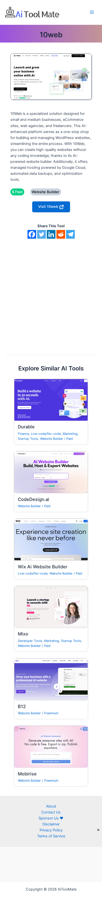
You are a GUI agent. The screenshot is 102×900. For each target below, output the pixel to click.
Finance (23, 434)
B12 (22, 706)
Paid (69, 439)
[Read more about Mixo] (50, 606)
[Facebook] (31, 234)
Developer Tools (30, 641)
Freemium (51, 713)
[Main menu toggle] (92, 12)
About (51, 806)
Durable (26, 426)
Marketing (70, 434)
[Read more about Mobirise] (50, 746)
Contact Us (51, 812)
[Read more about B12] (50, 679)
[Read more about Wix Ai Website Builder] (50, 539)
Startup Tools (28, 439)
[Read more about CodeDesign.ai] (50, 472)
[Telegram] (70, 234)
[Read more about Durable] (50, 399)
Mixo (23, 633)
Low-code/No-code (46, 434)
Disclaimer (51, 824)
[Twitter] (41, 234)
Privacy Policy (51, 830)
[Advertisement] (51, 292)
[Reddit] (60, 234)
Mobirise (27, 773)
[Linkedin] (51, 234)
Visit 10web (48, 206)
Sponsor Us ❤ (51, 818)
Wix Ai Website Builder (42, 566)
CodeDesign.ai (33, 499)
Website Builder (51, 439)
